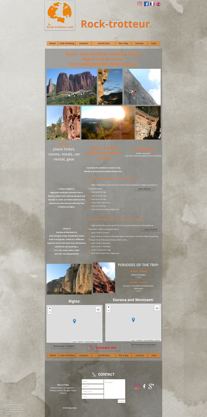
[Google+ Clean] (151, 386)
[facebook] (144, 386)
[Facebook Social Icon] (146, 4)
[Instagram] (139, 4)
